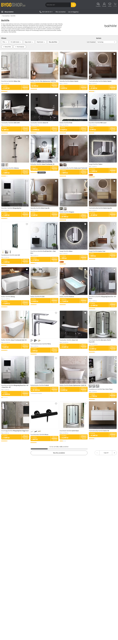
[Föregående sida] (97, 453)
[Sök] (73, 4)
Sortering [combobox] (100, 42)
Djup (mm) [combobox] (28, 42)
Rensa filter (8, 46)
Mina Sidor (104, 6)
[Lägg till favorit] (27, 54)
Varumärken (6, 16)
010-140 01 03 (46, 12)
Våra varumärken (60, 12)
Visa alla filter (53, 42)
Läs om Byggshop (73, 12)
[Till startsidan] (13, 5)
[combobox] (105, 453)
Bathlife (13, 16)
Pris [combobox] (4, 42)
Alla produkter (9, 12)
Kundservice (98, 6)
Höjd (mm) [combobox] (40, 42)
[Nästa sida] (114, 453)
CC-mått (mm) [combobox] (15, 42)
